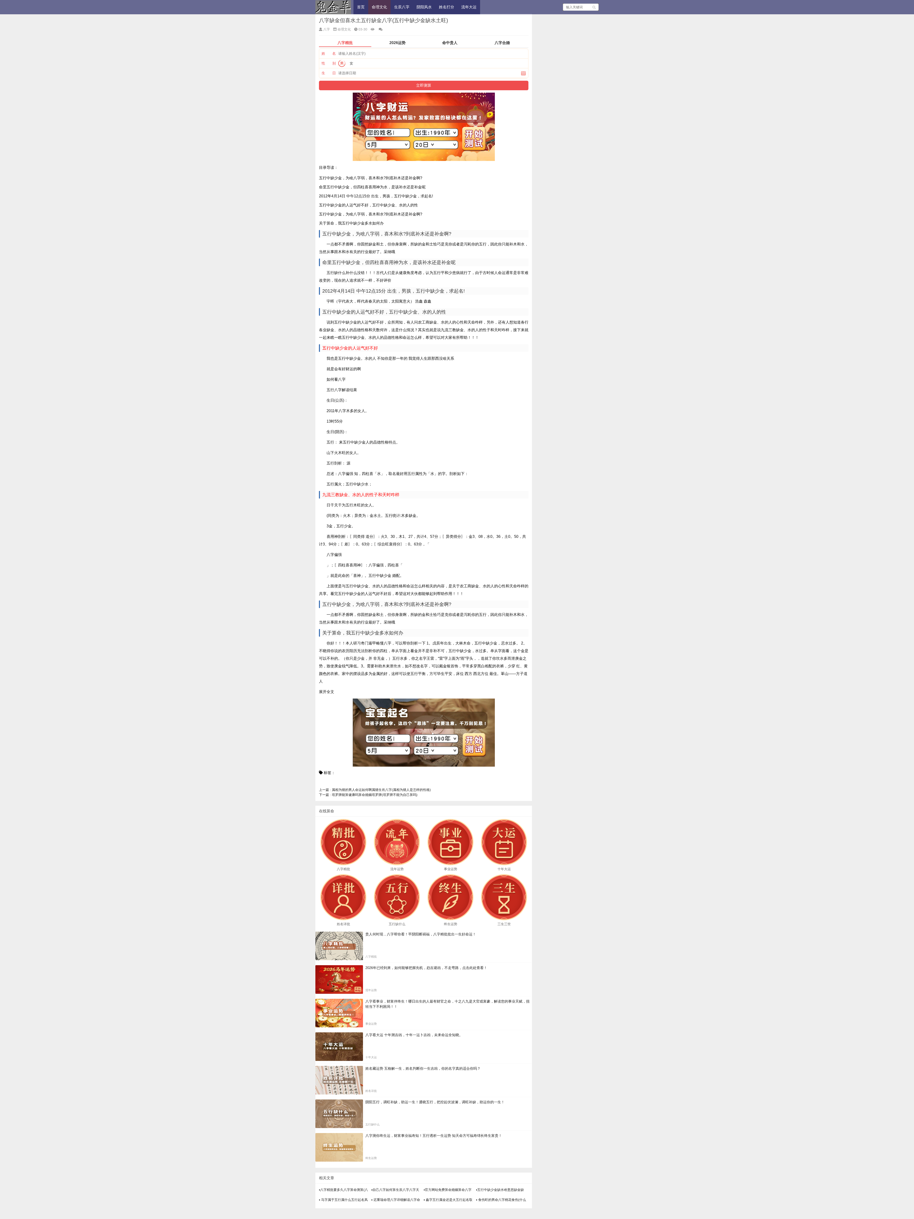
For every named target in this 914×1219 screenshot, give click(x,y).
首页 (361, 7)
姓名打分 (446, 7)
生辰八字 (401, 7)
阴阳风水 (424, 7)
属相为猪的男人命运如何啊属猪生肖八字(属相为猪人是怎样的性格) (375, 790)
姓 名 (329, 53)
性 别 (329, 63)
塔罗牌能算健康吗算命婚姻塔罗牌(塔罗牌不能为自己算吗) (368, 795)
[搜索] (594, 7)
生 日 (329, 73)
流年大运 (469, 7)
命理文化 (379, 7)
